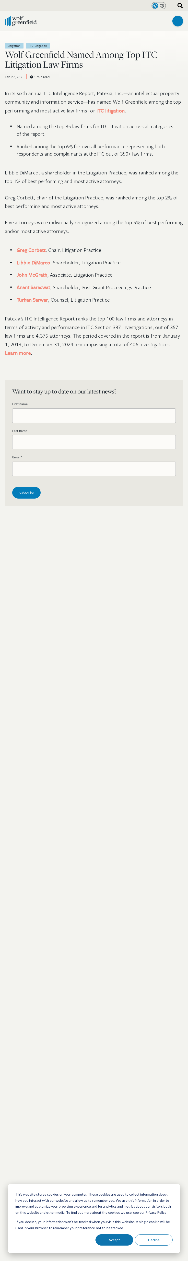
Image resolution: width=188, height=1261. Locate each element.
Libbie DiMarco (33, 262)
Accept (114, 1240)
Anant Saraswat (33, 287)
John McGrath (32, 274)
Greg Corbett (31, 250)
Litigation (14, 45)
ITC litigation (110, 110)
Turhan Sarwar (32, 299)
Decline (154, 1240)
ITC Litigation (38, 45)
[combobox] (178, 5)
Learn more (18, 352)
